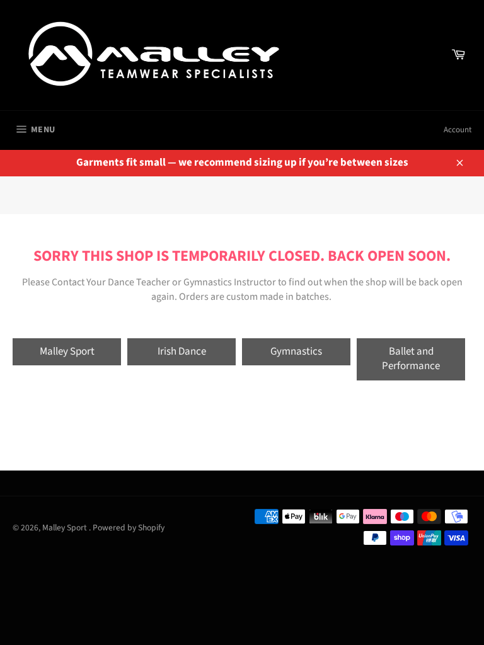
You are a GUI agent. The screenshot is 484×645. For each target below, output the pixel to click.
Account (457, 129)
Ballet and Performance (411, 359)
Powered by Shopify (128, 528)
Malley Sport (67, 351)
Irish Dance (182, 351)
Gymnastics (296, 351)
